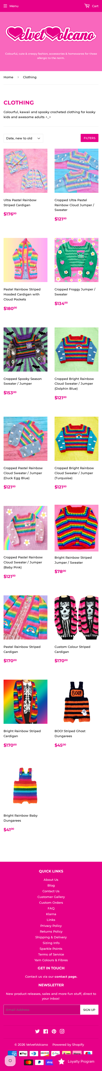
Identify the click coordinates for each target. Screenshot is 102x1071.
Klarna (51, 914)
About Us (51, 880)
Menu (14, 6)
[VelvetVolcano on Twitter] (37, 1032)
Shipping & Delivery (51, 937)
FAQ (51, 908)
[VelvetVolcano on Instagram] (62, 1032)
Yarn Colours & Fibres (51, 960)
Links (51, 920)
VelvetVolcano (37, 1044)
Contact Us (51, 891)
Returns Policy (51, 931)
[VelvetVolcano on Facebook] (45, 1032)
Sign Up (89, 1010)
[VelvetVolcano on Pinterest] (53, 1032)
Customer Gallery (51, 897)
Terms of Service (51, 954)
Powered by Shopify (68, 1044)
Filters (89, 138)
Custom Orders (51, 902)
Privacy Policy (51, 926)
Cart (94, 6)
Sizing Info (51, 943)
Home (8, 77)
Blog (51, 885)
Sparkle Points (51, 948)
